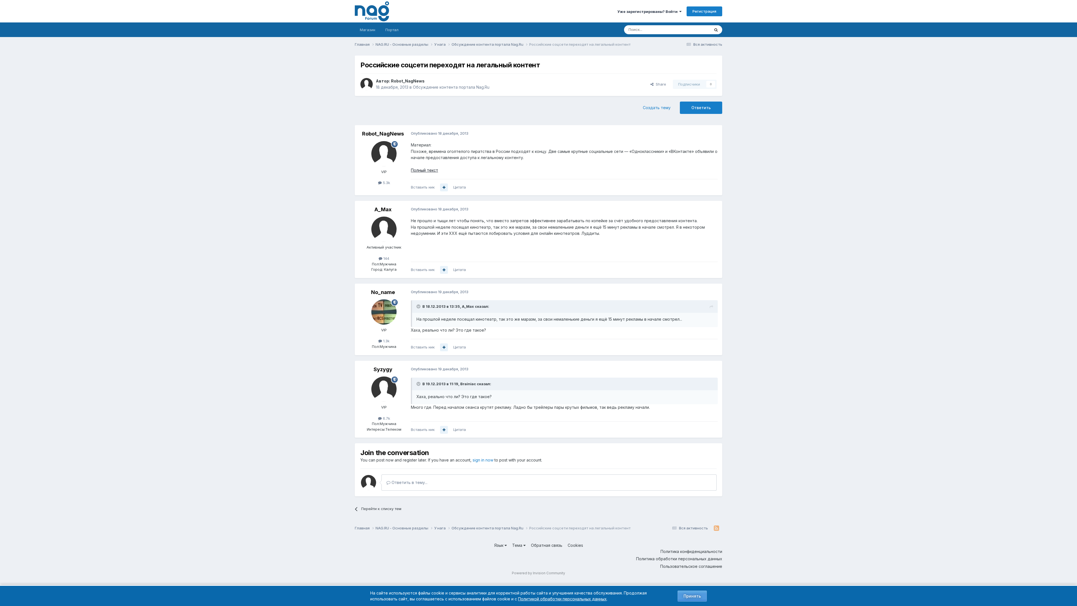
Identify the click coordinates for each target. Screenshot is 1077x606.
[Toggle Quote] (419, 306)
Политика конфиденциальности (691, 551)
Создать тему (657, 107)
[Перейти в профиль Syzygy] (384, 389)
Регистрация (704, 11)
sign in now (483, 460)
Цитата (459, 187)
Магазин (367, 29)
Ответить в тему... (408, 482)
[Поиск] (716, 29)
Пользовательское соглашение (691, 566)
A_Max (383, 209)
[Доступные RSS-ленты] (716, 528)
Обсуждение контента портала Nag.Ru (451, 87)
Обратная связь (546, 545)
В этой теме (692, 29)
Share (659, 84)
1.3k (386, 341)
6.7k (386, 418)
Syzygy (383, 369)
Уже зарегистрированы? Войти (648, 11)
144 (385, 258)
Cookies (575, 545)
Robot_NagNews (408, 81)
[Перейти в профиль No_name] (384, 312)
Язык (499, 545)
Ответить (701, 107)
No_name (383, 292)
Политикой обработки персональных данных (562, 598)
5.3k (386, 182)
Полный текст (424, 170)
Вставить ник (423, 187)
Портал (392, 29)
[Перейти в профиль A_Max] (384, 229)
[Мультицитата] (444, 187)
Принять (692, 596)
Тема (517, 545)
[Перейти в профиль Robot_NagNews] (366, 84)
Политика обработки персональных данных (679, 558)
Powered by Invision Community (538, 573)
